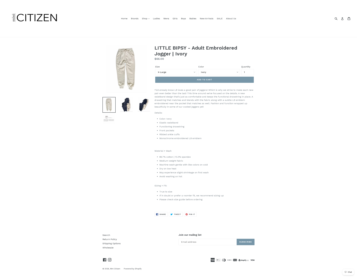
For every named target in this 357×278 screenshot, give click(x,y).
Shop (145, 18)
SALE (220, 18)
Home (124, 18)
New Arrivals (206, 18)
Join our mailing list (190, 234)
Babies (192, 18)
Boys (183, 18)
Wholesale (108, 247)
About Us (231, 18)
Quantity (245, 66)
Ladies (156, 18)
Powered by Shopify (133, 269)
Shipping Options (111, 243)
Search (106, 235)
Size (157, 66)
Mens (166, 18)
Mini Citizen (115, 269)
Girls (175, 18)
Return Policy (109, 239)
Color (201, 66)
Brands (134, 18)
